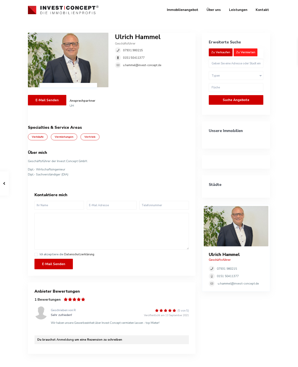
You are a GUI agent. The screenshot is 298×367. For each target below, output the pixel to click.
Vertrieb (90, 137)
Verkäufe (38, 137)
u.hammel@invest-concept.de (142, 65)
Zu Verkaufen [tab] (220, 52)
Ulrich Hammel (138, 37)
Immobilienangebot (182, 10)
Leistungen (238, 10)
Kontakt (262, 10)
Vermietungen (64, 137)
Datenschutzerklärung (79, 254)
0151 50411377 (134, 58)
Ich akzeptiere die (67, 254)
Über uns (214, 10)
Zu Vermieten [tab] (245, 52)
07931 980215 (133, 50)
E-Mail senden (47, 100)
